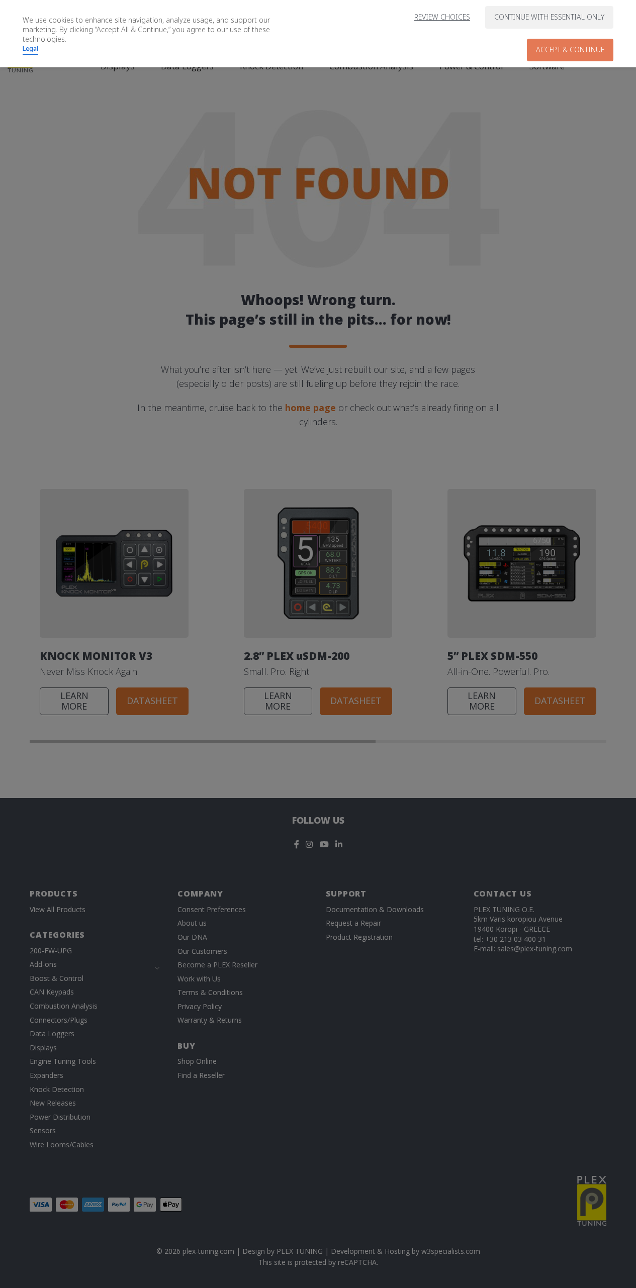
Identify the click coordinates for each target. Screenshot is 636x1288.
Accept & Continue (570, 49)
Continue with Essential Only (549, 17)
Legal (30, 48)
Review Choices (442, 17)
